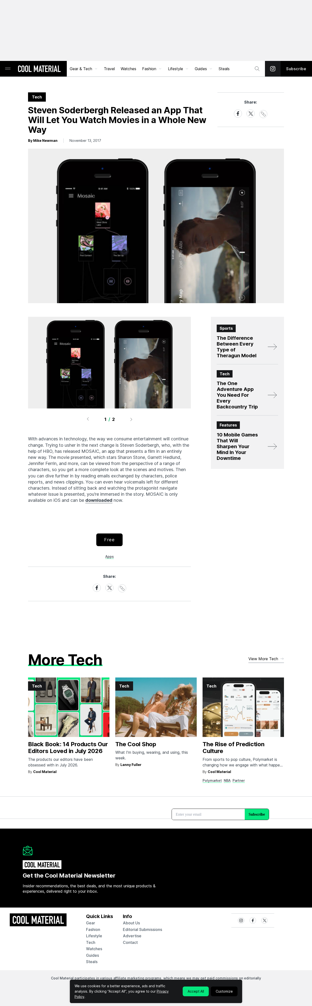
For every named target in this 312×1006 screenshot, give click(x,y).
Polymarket (212, 780)
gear (90, 922)
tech (90, 942)
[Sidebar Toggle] (8, 69)
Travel (109, 68)
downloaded (98, 500)
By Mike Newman (43, 140)
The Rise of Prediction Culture (233, 748)
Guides (201, 68)
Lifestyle (175, 68)
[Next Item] (131, 419)
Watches (128, 68)
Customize (224, 991)
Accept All (196, 991)
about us (131, 922)
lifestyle (94, 935)
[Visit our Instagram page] (273, 69)
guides (92, 955)
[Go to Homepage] (39, 69)
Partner (239, 780)
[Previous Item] (88, 419)
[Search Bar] (257, 69)
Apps (109, 556)
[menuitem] (84, 69)
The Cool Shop (135, 744)
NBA (227, 780)
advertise (132, 935)
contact (130, 942)
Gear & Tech (81, 68)
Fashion (149, 68)
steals (224, 68)
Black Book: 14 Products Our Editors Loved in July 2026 (68, 748)
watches (94, 948)
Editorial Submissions (142, 929)
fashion (93, 929)
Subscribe (296, 68)
